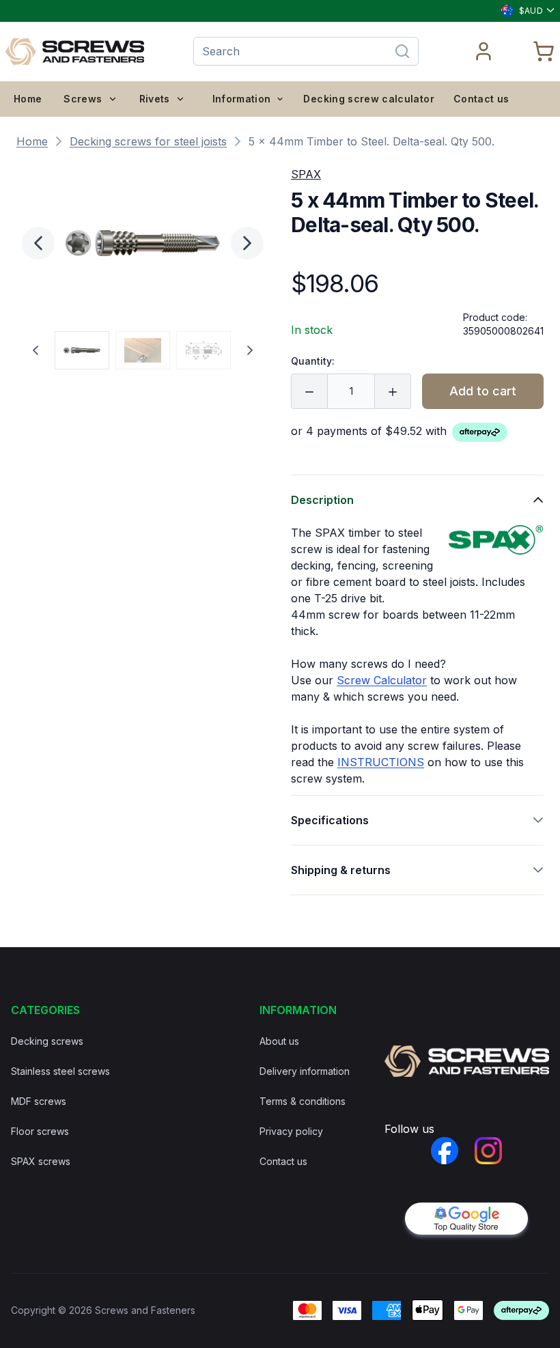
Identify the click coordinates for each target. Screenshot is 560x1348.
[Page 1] (82, 350)
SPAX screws (40, 1161)
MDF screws (38, 1101)
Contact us (481, 98)
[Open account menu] (484, 51)
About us (279, 1041)
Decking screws (47, 1041)
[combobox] (522, 11)
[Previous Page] (35, 350)
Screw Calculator (382, 680)
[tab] (82, 350)
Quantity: (313, 361)
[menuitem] (27, 99)
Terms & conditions (303, 1101)
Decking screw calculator (368, 98)
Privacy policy (291, 1131)
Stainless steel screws (60, 1071)
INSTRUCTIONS (380, 762)
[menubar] (99, 99)
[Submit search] (402, 51)
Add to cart (482, 391)
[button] (143, 243)
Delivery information (305, 1071)
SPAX (306, 174)
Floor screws (40, 1131)
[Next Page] (250, 350)
